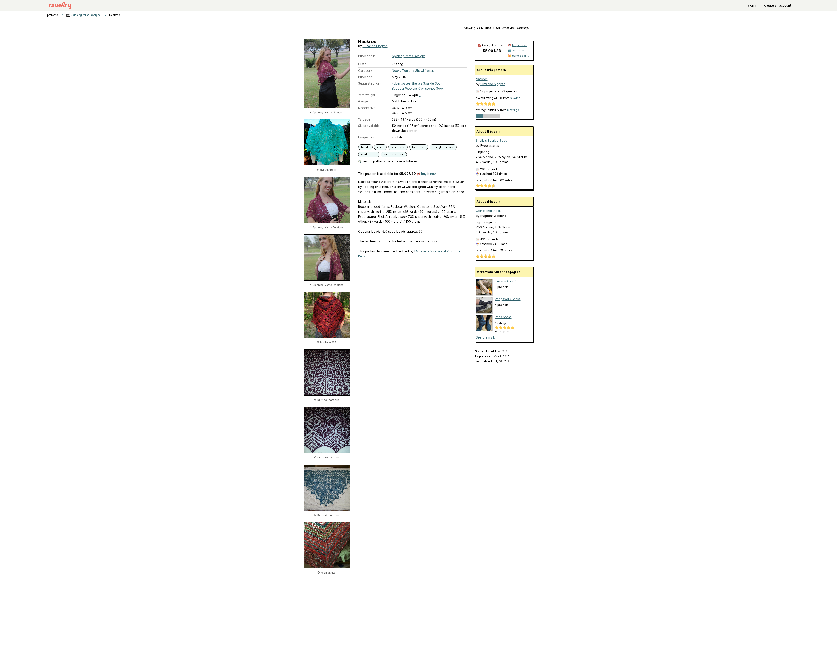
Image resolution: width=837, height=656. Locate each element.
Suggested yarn (370, 83)
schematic (398, 147)
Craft (362, 64)
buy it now (428, 174)
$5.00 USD (492, 51)
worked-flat (368, 154)
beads (365, 147)
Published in (367, 56)
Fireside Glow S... (507, 281)
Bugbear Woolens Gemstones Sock (417, 88)
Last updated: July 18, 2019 (494, 361)
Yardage (364, 119)
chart (380, 147)
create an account (777, 5)
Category (365, 70)
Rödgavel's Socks (508, 299)
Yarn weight (366, 95)
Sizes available (369, 126)
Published (365, 77)
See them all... (486, 337)
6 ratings (513, 110)
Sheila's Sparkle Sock (491, 140)
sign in (752, 5)
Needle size (367, 108)
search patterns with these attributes (390, 161)
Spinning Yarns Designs (85, 15)
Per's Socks (503, 317)
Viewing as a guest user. (496, 28)
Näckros (482, 79)
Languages (366, 137)
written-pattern (394, 154)
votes (515, 98)
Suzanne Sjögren (375, 46)
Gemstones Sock (488, 211)
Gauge (363, 101)
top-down (418, 147)
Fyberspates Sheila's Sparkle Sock (417, 83)
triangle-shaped (443, 147)
